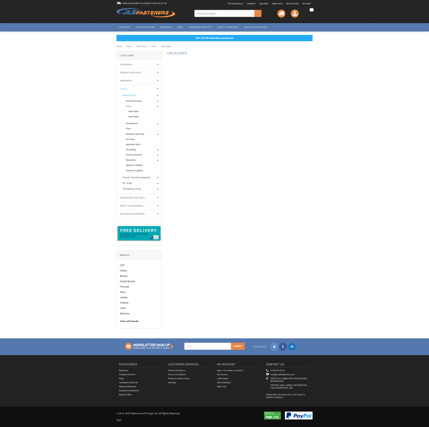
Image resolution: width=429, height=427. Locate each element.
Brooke (124, 276)
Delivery (264, 3)
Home (119, 46)
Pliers (128, 128)
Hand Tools (141, 46)
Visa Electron (127, 420)
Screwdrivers (132, 123)
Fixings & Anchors (145, 27)
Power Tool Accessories (136, 177)
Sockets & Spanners (135, 133)
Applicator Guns (133, 144)
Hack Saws (133, 111)
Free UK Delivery (144, 3)
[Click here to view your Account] (295, 14)
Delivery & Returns (176, 370)
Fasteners (124, 27)
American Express (149, 420)
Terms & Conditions (177, 374)
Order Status (222, 378)
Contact (251, 3)
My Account (292, 3)
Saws (153, 46)
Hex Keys (130, 139)
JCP (122, 265)
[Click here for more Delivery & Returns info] (139, 234)
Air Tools (127, 183)
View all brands (129, 321)
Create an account (234, 370)
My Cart (307, 3)
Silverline (125, 313)
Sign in (220, 370)
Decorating (131, 149)
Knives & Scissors (134, 154)
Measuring (131, 159)
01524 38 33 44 (236, 3)
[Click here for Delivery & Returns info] (281, 14)
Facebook (283, 347)
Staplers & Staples (134, 165)
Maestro (141, 420)
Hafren (123, 270)
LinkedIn (292, 347)
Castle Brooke (127, 281)
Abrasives (166, 27)
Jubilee (124, 297)
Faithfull (124, 302)
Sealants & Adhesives (255, 27)
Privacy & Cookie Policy (179, 378)
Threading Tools (131, 188)
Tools (180, 27)
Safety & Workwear (228, 27)
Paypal (163, 420)
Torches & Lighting (134, 170)
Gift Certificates (224, 382)
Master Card (134, 420)
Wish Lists (277, 3)
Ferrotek (124, 286)
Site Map (172, 382)
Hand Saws (133, 116)
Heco (123, 292)
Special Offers (125, 394)
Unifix (123, 308)
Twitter (274, 347)
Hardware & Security (200, 27)
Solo (156, 420)
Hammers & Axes (134, 100)
